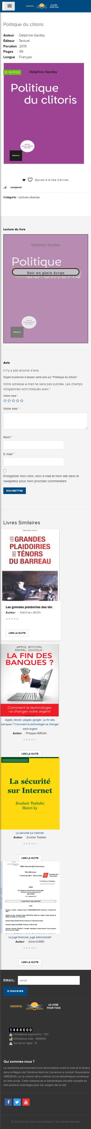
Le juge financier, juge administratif (30, 937)
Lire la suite (17, 633)
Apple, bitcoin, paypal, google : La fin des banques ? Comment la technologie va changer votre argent (30, 724)
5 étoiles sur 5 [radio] (21, 400)
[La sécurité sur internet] (30, 793)
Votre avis (11, 408)
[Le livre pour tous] (42, 5)
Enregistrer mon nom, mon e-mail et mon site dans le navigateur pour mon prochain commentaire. (41, 478)
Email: (9, 980)
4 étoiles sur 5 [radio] (17, 400)
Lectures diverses (29, 197)
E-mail (8, 454)
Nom (7, 437)
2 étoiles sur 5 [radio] (9, 400)
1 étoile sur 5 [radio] (5, 400)
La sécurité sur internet (30, 833)
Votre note (10, 395)
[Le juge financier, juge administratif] (30, 897)
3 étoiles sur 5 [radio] (13, 400)
